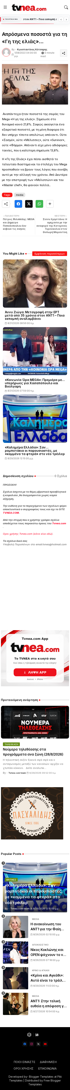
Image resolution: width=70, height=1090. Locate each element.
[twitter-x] (38, 1044)
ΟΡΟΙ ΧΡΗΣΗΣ (23, 1068)
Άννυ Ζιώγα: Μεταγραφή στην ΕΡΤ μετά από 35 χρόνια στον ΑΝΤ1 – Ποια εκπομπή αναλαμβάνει (35, 315)
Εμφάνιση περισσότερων (50, 253)
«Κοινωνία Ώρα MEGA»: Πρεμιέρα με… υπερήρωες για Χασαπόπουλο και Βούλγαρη (35, 383)
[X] (29, 204)
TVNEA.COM (11, 512)
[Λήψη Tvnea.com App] (35, 658)
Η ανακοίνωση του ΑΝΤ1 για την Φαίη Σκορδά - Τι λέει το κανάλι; (46, 927)
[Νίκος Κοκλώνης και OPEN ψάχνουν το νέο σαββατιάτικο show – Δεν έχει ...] (15, 952)
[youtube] (45, 1044)
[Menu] (5, 7)
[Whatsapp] (39, 204)
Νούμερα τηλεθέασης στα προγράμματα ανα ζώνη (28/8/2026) (33, 751)
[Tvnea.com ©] (28, 7)
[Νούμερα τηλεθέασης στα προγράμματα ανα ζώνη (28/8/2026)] (35, 722)
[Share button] (50, 204)
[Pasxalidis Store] (32, 838)
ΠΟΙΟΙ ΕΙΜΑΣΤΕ (24, 1062)
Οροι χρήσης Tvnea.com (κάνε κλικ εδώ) (27, 533)
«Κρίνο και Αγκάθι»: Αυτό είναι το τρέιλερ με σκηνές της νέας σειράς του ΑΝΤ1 (48, 978)
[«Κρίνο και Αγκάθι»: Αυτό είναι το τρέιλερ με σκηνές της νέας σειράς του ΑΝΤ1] (15, 978)
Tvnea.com (59, 523)
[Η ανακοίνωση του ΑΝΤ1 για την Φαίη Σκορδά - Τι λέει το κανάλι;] (15, 927)
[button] (66, 7)
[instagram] (31, 1044)
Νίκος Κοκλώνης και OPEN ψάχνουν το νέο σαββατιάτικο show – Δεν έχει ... (49, 952)
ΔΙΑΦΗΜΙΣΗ (48, 1062)
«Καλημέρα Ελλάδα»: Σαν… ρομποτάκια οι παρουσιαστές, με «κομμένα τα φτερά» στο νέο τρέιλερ (35, 451)
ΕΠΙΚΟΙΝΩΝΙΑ (47, 1068)
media (19, 194)
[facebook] (24, 1044)
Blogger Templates (41, 1076)
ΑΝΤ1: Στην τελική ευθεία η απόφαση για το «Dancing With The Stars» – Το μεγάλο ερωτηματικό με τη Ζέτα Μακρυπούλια (49, 1004)
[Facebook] (18, 204)
